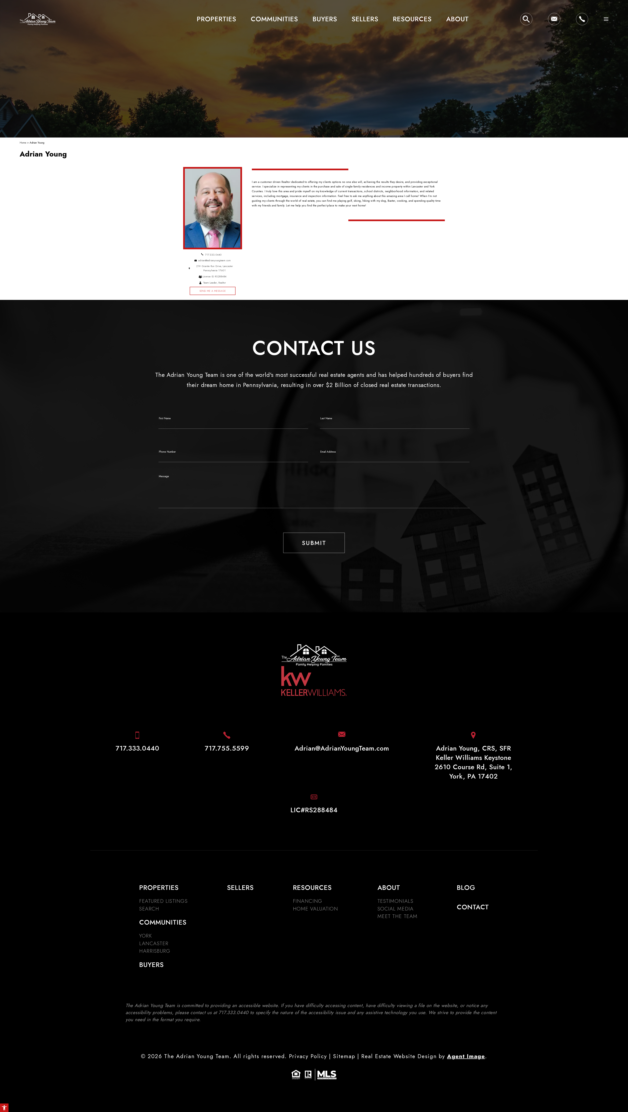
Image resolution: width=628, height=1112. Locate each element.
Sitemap (344, 1056)
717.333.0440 (213, 255)
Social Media (395, 908)
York (145, 935)
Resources (412, 19)
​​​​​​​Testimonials (395, 901)
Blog (466, 887)
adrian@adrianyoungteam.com (214, 260)
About (457, 19)
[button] (4, 1107)
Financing (307, 901)
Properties (216, 19)
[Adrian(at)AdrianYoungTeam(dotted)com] (554, 19)
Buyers (325, 19)
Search (149, 908)
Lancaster (153, 943)
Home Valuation (315, 908)
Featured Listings (163, 901)
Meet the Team (397, 916)
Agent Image (466, 1056)
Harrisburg (154, 951)
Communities (274, 19)
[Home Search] (526, 19)
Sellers (365, 19)
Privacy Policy (308, 1056)
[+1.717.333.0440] (582, 19)
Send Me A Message (213, 291)
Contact (473, 907)
